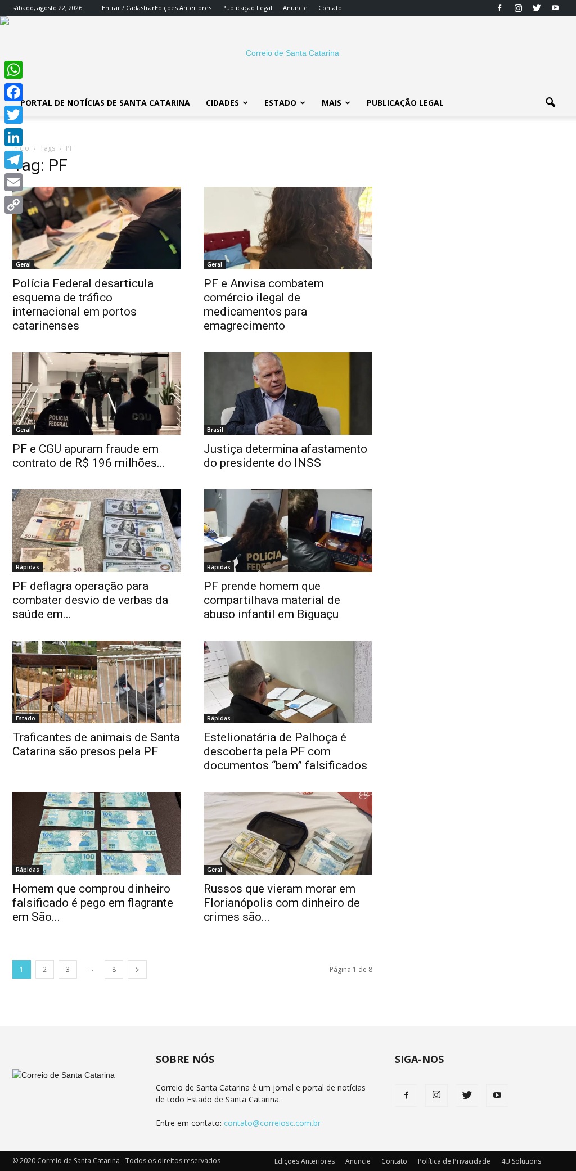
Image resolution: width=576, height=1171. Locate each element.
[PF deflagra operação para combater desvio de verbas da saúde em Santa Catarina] (96, 530)
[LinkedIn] (13, 137)
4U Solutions (521, 1161)
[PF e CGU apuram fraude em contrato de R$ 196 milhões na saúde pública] (96, 393)
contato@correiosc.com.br (272, 1123)
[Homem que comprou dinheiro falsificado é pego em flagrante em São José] (96, 833)
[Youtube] (555, 8)
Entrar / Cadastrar (128, 7)
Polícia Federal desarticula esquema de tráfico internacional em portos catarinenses (83, 304)
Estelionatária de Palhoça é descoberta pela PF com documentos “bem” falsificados (285, 751)
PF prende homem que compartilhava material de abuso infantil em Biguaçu (272, 600)
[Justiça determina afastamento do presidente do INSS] (288, 393)
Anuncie (295, 7)
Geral (23, 264)
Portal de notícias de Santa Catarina (105, 102)
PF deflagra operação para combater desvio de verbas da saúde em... (90, 600)
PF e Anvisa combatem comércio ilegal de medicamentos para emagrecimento (264, 304)
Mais (331, 102)
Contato (330, 7)
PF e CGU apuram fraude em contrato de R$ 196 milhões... (88, 456)
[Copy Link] (13, 204)
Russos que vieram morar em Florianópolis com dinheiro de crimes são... (282, 903)
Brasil (215, 430)
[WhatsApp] (13, 69)
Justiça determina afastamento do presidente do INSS (285, 456)
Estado (280, 102)
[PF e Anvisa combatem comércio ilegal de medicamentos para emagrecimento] (288, 228)
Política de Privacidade (454, 1161)
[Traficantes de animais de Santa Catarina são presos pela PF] (96, 682)
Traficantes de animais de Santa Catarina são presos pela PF (96, 744)
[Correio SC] (288, 52)
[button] (550, 102)
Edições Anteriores (183, 7)
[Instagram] (518, 8)
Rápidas (27, 567)
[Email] (13, 182)
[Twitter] (536, 8)
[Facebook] (499, 8)
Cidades (222, 102)
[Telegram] (13, 159)
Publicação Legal (247, 7)
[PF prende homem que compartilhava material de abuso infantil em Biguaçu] (288, 530)
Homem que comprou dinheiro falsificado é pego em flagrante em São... (92, 903)
